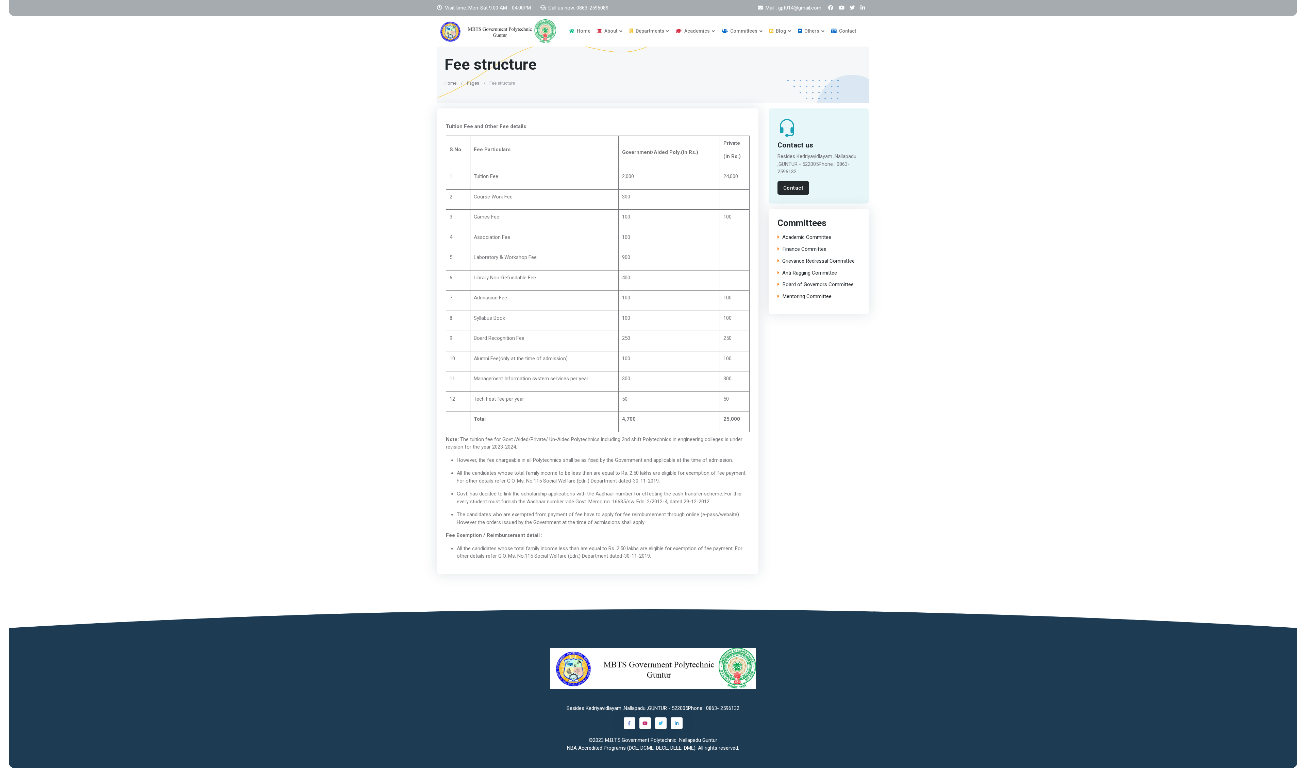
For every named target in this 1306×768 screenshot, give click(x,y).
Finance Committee (804, 249)
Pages (473, 82)
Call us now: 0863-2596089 (578, 8)
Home (583, 31)
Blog (780, 31)
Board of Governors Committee (818, 284)
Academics (696, 31)
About (610, 31)
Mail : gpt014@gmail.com (793, 8)
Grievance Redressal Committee (818, 261)
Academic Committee (806, 237)
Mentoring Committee (807, 296)
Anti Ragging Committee (809, 273)
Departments (649, 31)
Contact (847, 31)
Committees (743, 31)
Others (811, 31)
